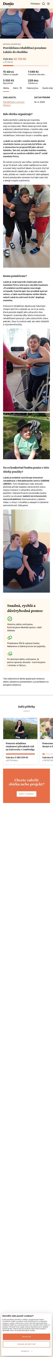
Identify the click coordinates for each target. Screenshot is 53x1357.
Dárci (17, 88)
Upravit (25, 1351)
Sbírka (6, 88)
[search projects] (43, 3)
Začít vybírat (26, 794)
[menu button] (48, 3)
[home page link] (8, 4)
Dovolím (26, 1337)
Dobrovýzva (32, 88)
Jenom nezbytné (26, 1344)
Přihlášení (35, 4)
